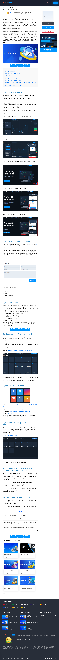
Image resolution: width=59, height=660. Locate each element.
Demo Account (6, 654)
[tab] (20, 515)
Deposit (45, 650)
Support (50, 650)
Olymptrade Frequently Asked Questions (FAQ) (15, 80)
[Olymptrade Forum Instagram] (53, 658)
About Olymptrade (16, 650)
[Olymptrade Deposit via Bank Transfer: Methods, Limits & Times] (11, 564)
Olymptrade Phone (9, 75)
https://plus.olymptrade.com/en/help (13, 435)
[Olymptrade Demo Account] (5, 628)
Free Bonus (48, 31)
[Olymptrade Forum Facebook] (45, 658)
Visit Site (48, 23)
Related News (7, 540)
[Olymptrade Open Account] (11, 548)
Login (41, 650)
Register (55, 2)
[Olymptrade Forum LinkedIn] (51, 658)
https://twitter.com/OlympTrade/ (15, 409)
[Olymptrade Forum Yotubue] (49, 658)
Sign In (22, 652)
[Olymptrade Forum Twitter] (47, 658)
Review (4, 652)
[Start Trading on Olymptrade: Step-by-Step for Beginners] (23, 622)
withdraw (37, 650)
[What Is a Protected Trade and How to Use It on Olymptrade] (11, 580)
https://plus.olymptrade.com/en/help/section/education (20, 350)
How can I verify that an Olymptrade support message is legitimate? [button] (19, 530)
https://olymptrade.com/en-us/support (25, 257)
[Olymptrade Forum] (9, 636)
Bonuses (21, 2)
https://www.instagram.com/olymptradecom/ (20, 411)
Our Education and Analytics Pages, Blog (13, 77)
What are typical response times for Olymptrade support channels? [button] (19, 518)
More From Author (18, 540)
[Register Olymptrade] (48, 41)
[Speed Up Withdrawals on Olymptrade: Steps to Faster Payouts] (23, 628)
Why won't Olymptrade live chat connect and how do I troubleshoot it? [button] (19, 527)
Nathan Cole (11, 13)
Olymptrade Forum (7, 650)
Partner (36, 652)
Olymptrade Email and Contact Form (12, 73)
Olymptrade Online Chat (10, 71)
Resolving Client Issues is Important (13, 85)
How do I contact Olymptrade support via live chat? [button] (15, 515)
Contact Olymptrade (25, 658)
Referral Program (14, 654)
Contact (41, 652)
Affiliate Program (24, 650)
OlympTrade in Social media (11, 78)
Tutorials (15, 2)
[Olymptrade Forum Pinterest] (55, 658)
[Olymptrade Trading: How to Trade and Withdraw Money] (5, 622)
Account (32, 652)
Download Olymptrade (23, 654)
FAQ (52, 652)
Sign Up (27, 652)
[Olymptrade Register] (27, 548)
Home (4, 7)
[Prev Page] (4, 593)
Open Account (48, 27)
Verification (17, 652)
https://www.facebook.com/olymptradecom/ (20, 408)
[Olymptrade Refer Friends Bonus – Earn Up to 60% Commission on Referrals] (5, 616)
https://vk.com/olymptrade (12, 413)
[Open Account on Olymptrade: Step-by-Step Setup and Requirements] (27, 580)
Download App (10, 652)
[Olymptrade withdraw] (27, 564)
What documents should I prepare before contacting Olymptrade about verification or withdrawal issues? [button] (20, 523)
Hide (24, 69)
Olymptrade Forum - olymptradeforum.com (11, 658)
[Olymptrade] (48, 20)
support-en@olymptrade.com (19, 416)
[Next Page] (6, 593)
